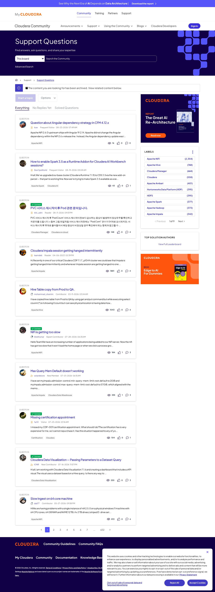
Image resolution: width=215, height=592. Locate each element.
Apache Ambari (155, 183)
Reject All (174, 582)
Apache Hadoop (155, 207)
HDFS (150, 195)
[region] (157, 569)
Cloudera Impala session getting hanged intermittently (66, 250)
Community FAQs (91, 544)
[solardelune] (23, 373)
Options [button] (46, 97)
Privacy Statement (188, 574)
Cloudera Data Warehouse (60, 395)
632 (102, 529)
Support (126, 13)
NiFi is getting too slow (45, 332)
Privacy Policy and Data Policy (74, 568)
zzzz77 (37, 503)
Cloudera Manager (39, 232)
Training (99, 13)
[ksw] (23, 124)
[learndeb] (23, 252)
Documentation (66, 557)
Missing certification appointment (53, 417)
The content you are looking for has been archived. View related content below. (75, 88)
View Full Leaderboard (169, 244)
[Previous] (41, 529)
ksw (36, 127)
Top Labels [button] (191, 149)
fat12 (36, 422)
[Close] (207, 552)
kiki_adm (38, 213)
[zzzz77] (23, 500)
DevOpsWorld (40, 170)
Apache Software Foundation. (96, 571)
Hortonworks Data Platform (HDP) (164, 189)
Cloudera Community (32, 26)
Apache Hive (37, 310)
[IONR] (23, 458)
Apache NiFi (36, 143)
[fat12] (23, 415)
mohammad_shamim (43, 294)
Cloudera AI (53, 186)
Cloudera (50, 438)
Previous (161, 221)
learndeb (38, 255)
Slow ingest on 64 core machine (51, 498)
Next (180, 221)
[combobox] (101, 59)
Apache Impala (38, 271)
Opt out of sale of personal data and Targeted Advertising (124, 583)
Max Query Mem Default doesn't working (57, 371)
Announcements (70, 26)
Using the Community (117, 26)
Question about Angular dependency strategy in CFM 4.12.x (70, 122)
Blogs (140, 26)
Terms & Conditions (53, 568)
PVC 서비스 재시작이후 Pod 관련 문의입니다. (59, 208)
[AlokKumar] (23, 330)
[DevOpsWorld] (23, 163)
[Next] (110, 529)
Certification (37, 438)
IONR (36, 464)
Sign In (194, 26)
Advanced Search (24, 66)
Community (84, 13)
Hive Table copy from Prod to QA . (53, 289)
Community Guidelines (59, 544)
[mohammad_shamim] (23, 291)
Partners (113, 13)
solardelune (39, 375)
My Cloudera (24, 557)
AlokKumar (39, 337)
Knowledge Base (92, 557)
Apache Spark (37, 186)
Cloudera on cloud (59, 232)
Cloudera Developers (163, 26)
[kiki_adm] (23, 206)
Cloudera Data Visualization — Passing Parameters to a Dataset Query (76, 459)
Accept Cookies (198, 582)
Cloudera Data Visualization (43, 480)
